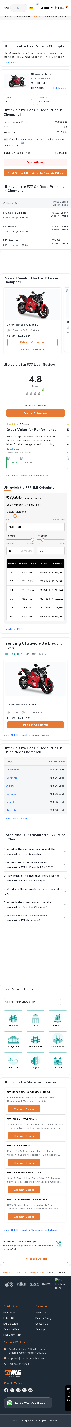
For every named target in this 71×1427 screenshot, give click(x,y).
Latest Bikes (10, 1318)
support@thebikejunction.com (26, 1358)
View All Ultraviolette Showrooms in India (29, 1230)
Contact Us (42, 1323)
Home (5, 1272)
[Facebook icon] (6, 1390)
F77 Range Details (35, 1258)
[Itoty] (34, 1284)
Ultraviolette (32, 1272)
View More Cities (14, 818)
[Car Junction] (60, 1284)
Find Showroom (12, 1334)
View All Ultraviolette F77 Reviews (25, 475)
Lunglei (11, 793)
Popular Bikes (13, 654)
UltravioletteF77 (42, 74)
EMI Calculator (60, 88)
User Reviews (23, 16)
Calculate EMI (12, 629)
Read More (13, 448)
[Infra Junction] (47, 1284)
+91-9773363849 (18, 1364)
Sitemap (40, 1329)
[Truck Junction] (21, 1284)
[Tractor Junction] (9, 1284)
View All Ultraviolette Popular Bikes (25, 735)
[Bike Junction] (6, 8)
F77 (43, 1272)
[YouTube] (30, 1390)
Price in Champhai (32, 342)
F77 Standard (12, 240)
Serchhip (12, 777)
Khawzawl (12, 769)
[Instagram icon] (18, 1390)
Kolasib (11, 810)
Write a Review (35, 413)
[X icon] (24, 1390)
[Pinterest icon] (12, 1390)
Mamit (10, 802)
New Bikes (9, 1312)
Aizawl (10, 785)
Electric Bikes (17, 1272)
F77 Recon (9, 226)
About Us (41, 1312)
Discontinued (35, 162)
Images (8, 16)
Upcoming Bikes (35, 654)
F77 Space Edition (14, 212)
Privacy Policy (44, 1318)
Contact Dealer (24, 1109)
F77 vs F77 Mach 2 (32, 349)
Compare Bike (11, 1329)
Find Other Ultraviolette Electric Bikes (35, 173)
